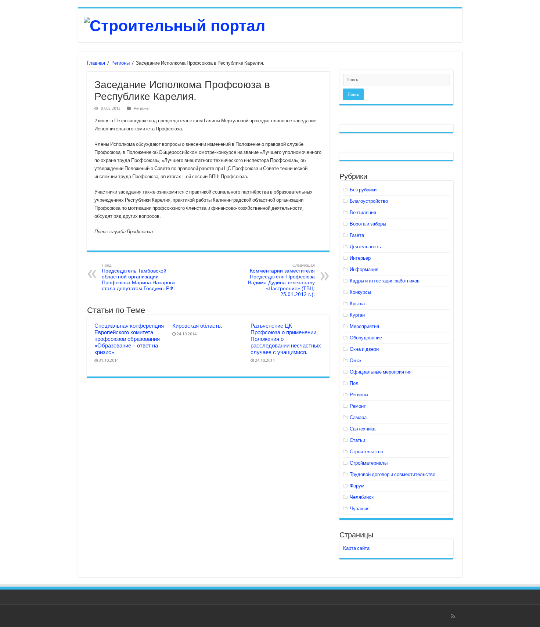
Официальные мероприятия (380, 372)
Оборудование (366, 337)
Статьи (357, 440)
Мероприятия (364, 326)
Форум (357, 486)
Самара (358, 417)
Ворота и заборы (368, 224)
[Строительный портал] (174, 24)
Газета (357, 235)
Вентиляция (363, 212)
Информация (364, 269)
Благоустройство (369, 201)
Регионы (120, 63)
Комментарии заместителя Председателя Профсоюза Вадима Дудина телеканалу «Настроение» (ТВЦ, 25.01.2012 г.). (281, 280)
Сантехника (362, 429)
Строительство (366, 451)
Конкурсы (360, 292)
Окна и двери (364, 349)
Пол (354, 383)
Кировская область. (197, 325)
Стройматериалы (369, 463)
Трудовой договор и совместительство (392, 474)
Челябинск (362, 497)
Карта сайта (356, 548)
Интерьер (360, 258)
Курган (357, 315)
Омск (355, 360)
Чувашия (360, 508)
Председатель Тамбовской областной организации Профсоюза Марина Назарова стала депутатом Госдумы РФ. (139, 277)
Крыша (357, 303)
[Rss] (453, 616)
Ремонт (358, 406)
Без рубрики (363, 189)
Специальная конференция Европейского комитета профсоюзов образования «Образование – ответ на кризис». (129, 339)
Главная (96, 63)
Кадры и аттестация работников (385, 281)
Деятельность (365, 246)
